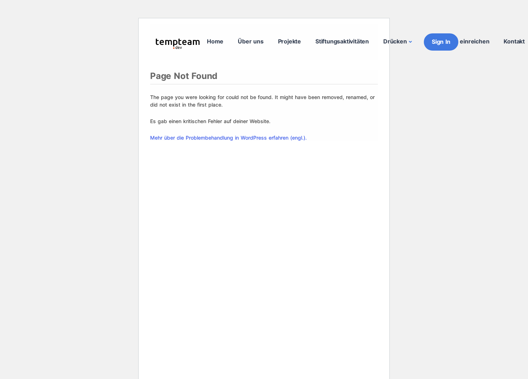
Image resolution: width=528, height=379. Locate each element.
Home (215, 41)
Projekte (289, 41)
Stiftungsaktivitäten (342, 41)
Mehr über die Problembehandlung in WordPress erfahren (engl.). (228, 138)
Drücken (395, 41)
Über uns (250, 41)
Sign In (441, 41)
